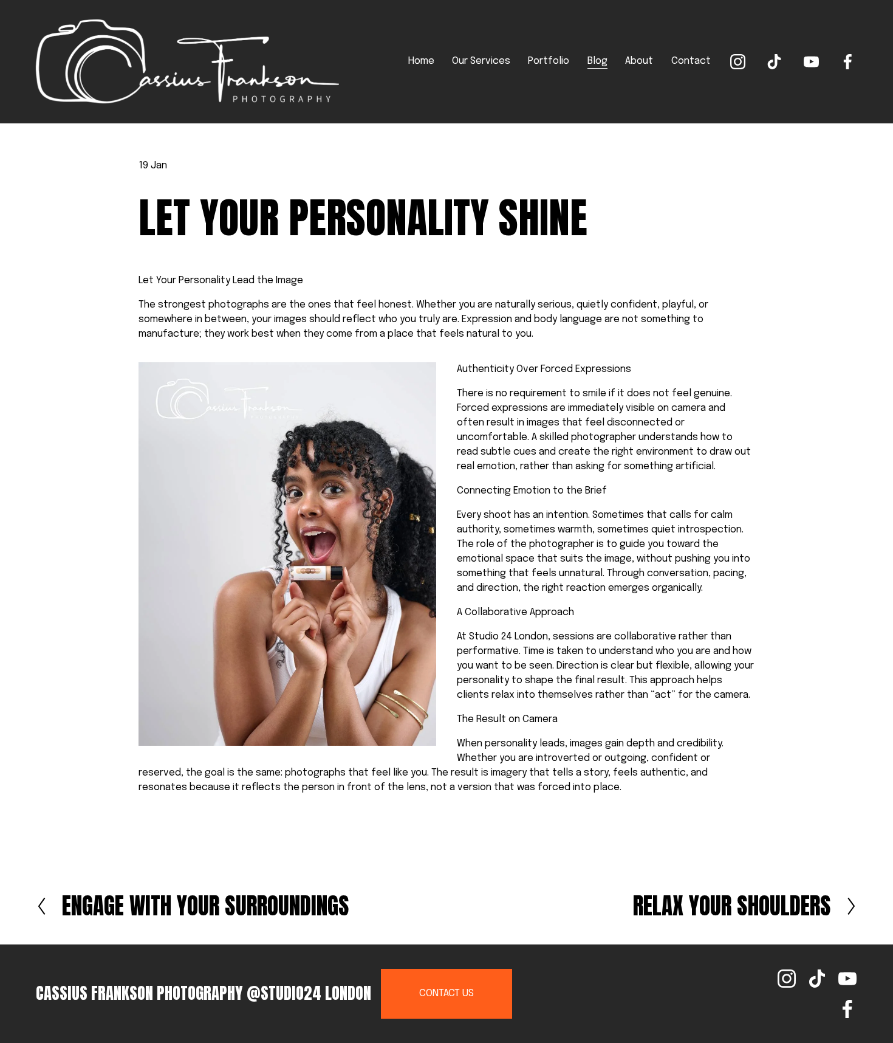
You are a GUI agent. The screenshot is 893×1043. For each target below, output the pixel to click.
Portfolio (548, 61)
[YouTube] (811, 61)
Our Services (481, 61)
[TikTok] (774, 61)
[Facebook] (847, 61)
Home (421, 61)
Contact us (446, 993)
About (639, 61)
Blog (597, 61)
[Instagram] (737, 61)
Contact (691, 61)
